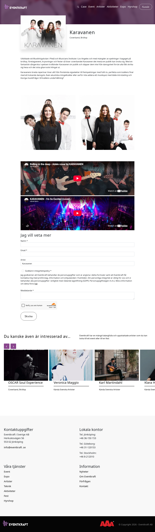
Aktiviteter (9, 491)
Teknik (7, 486)
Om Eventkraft (87, 476)
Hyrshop (8, 500)
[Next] (13, 346)
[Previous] (6, 346)
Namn (24, 241)
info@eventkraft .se (15, 447)
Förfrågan (84, 481)
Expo (6, 476)
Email (24, 250)
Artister (8, 481)
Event (7, 471)
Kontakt (83, 486)
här (36, 283)
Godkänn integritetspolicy (38, 270)
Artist (23, 259)
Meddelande (27, 290)
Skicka (29, 316)
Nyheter (83, 471)
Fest (6, 496)
